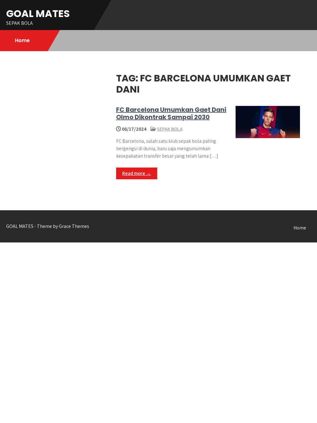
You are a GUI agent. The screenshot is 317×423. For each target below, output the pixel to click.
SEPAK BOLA (170, 129)
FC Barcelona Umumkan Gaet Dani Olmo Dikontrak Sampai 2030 (171, 113)
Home (22, 40)
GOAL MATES (38, 13)
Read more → (136, 173)
